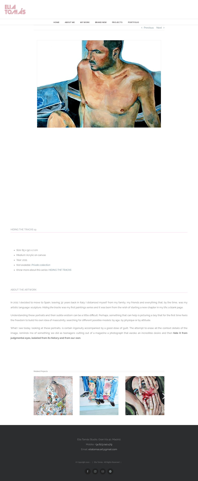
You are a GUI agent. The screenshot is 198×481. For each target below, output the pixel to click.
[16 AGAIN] (99, 395)
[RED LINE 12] (144, 395)
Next (159, 27)
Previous (149, 27)
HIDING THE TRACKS (60, 269)
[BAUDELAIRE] (53, 395)
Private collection (40, 264)
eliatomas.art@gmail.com (102, 449)
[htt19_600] (99, 41)
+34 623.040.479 (103, 444)
